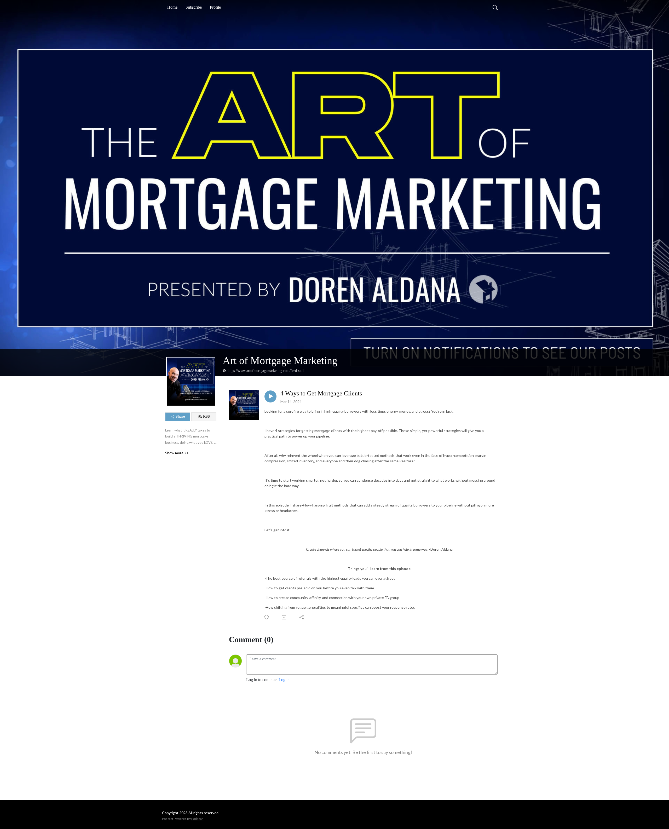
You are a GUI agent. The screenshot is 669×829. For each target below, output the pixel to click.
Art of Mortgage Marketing (280, 360)
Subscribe (194, 7)
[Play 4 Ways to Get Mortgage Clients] (270, 396)
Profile (215, 7)
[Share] (302, 617)
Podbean (197, 819)
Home (172, 7)
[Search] (495, 7)
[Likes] (267, 617)
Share (180, 416)
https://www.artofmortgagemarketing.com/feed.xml (266, 371)
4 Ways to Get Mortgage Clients (321, 393)
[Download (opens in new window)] (284, 617)
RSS (206, 416)
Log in (284, 679)
